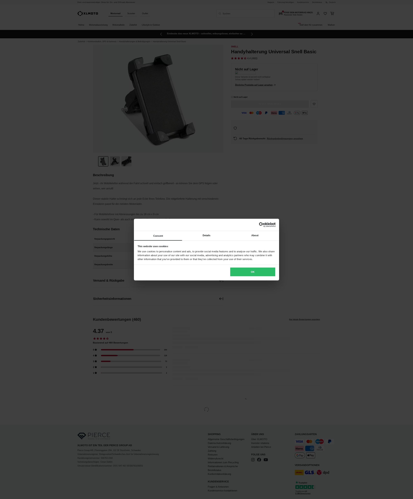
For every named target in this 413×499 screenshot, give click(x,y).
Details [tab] (207, 235)
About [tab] (254, 235)
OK (253, 272)
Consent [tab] (158, 235)
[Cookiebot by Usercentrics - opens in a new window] (261, 224)
